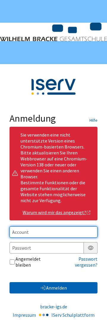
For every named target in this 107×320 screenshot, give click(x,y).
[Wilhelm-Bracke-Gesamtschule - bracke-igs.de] (53, 32)
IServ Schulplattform (73, 315)
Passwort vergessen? (86, 262)
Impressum (24, 315)
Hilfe (93, 120)
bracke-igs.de (53, 307)
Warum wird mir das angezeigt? (54, 212)
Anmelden (56, 288)
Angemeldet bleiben (28, 262)
